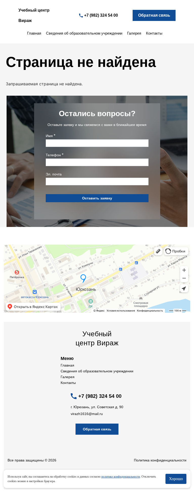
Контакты (154, 33)
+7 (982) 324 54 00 (101, 15)
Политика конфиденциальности (160, 460)
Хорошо (176, 479)
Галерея (134, 33)
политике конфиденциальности (120, 476)
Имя (49, 136)
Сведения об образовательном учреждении (84, 33)
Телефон (53, 155)
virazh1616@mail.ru (87, 414)
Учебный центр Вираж (34, 15)
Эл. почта (54, 174)
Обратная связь (154, 15)
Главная (34, 33)
